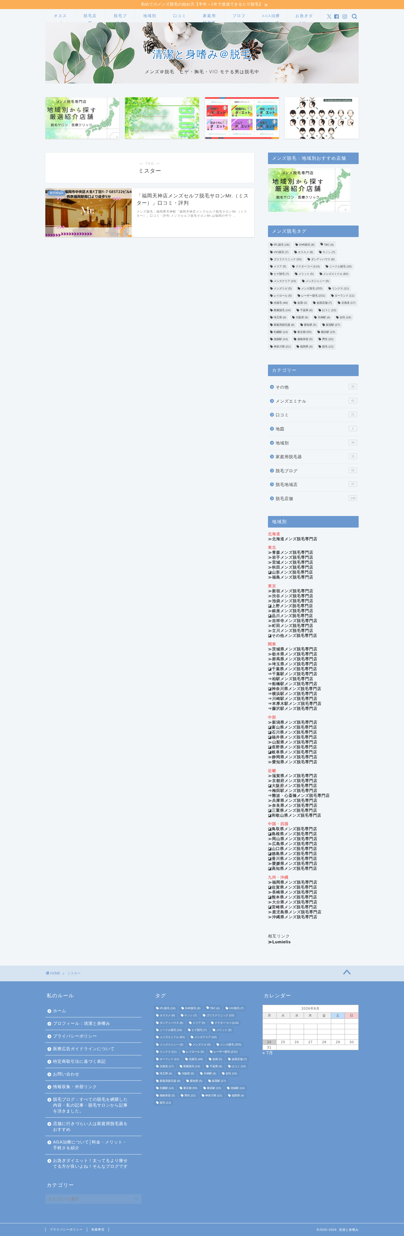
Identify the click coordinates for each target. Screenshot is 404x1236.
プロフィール (239, 17)
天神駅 (324, 317)
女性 (345, 317)
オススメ (60, 17)
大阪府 (302, 317)
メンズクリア (285, 281)
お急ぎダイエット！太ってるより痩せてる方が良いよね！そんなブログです (304, 17)
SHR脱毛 (306, 244)
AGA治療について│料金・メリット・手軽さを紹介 (271, 17)
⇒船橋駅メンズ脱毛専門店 (292, 684)
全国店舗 (324, 303)
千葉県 (306, 310)
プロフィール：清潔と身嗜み (81, 1023)
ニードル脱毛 (340, 266)
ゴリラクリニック (287, 259)
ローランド (344, 295)
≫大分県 (292, 902)
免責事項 (97, 1229)
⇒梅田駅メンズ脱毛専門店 (292, 791)
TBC (329, 244)
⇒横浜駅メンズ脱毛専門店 (292, 694)
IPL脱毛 (281, 244)
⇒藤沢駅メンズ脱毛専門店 (292, 709)
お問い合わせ (66, 1074)
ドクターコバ (308, 266)
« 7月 (267, 1052)
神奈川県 (282, 346)
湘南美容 (304, 339)
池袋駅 (281, 339)
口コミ (179, 15)
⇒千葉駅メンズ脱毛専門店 (292, 674)
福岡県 (306, 346)
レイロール (283, 295)
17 (269, 1037)
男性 (327, 339)
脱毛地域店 (315, 484)
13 (310, 1032)
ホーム (59, 1010)
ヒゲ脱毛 (281, 273)
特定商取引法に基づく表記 (79, 1061)
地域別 (149, 15)
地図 (315, 429)
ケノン (329, 252)
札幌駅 (281, 331)
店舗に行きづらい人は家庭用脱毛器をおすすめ (90, 1126)
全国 (302, 303)
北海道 (348, 303)
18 (283, 1037)
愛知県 (310, 324)
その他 (315, 387)
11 (283, 1032)
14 (324, 1032)
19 (297, 1037)
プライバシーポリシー (75, 1036)
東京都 (304, 331)
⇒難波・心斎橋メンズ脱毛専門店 (299, 796)
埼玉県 (280, 317)
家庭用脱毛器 (209, 17)
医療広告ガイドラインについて (84, 1048)
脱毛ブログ (120, 17)
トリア (280, 266)
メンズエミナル (335, 273)
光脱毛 (281, 303)
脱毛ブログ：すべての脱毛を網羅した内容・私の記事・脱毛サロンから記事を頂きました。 (90, 1105)
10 (269, 1032)
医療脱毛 (282, 310)
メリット (306, 273)
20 (310, 1037)
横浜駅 (328, 331)
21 (324, 1037)
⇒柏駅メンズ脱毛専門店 (290, 679)
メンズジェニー (317, 281)
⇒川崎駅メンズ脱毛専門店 (292, 699)
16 (352, 1032)
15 (338, 1032)
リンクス (340, 288)
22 (338, 1037)
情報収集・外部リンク (75, 1086)
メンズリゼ (283, 288)
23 (352, 1037)
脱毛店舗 (90, 17)
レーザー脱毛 (313, 295)
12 (297, 1032)
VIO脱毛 (281, 252)
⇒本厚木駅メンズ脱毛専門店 (295, 704)
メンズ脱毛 (311, 288)
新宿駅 (333, 324)
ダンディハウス (322, 259)
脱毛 (327, 346)
